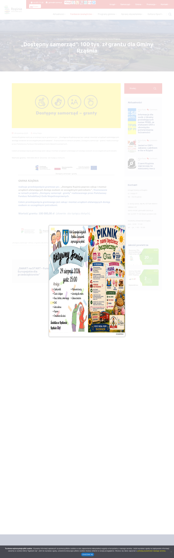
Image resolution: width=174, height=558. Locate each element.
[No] (171, 552)
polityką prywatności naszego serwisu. (151, 551)
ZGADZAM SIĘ (87, 554)
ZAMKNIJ (119, 334)
